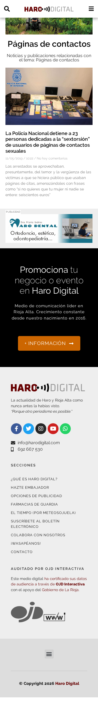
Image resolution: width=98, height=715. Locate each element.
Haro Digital (67, 683)
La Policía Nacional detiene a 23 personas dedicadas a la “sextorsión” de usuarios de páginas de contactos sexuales (47, 142)
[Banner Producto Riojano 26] (49, 31)
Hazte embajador (30, 487)
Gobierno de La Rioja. (60, 590)
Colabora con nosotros (38, 535)
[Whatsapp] (65, 428)
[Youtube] (53, 428)
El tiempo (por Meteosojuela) (43, 513)
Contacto (22, 552)
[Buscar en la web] (7, 9)
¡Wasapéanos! (26, 543)
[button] (49, 654)
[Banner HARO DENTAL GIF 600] (49, 239)
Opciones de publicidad (36, 496)
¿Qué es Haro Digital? (34, 479)
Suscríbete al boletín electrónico (35, 524)
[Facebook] (16, 428)
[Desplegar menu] (91, 9)
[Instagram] (40, 428)
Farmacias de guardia (34, 504)
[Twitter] (28, 428)
